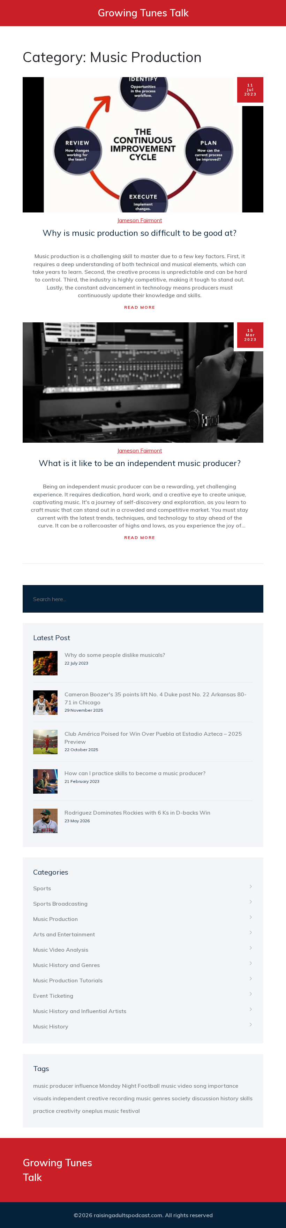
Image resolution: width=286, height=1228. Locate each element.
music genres (153, 1098)
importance (223, 1085)
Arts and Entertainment (64, 934)
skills (246, 1098)
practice (43, 1110)
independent (69, 1098)
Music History (50, 1026)
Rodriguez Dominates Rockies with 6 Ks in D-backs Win (137, 812)
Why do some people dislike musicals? (115, 654)
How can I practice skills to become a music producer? (135, 773)
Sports (42, 888)
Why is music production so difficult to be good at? (139, 233)
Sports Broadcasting (60, 903)
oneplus (92, 1110)
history (229, 1098)
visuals (42, 1098)
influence (86, 1085)
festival (130, 1110)
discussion (205, 1098)
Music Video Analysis (60, 949)
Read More (139, 307)
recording (122, 1098)
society (181, 1098)
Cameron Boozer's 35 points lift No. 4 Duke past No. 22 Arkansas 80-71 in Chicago (156, 698)
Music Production (55, 918)
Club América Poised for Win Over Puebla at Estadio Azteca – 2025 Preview (153, 737)
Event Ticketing (53, 995)
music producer (53, 1085)
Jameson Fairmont (139, 220)
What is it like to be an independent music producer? (140, 463)
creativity (68, 1110)
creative (97, 1098)
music (111, 1110)
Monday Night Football (129, 1085)
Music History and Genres (66, 964)
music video (176, 1085)
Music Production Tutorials (68, 980)
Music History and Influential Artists (79, 1011)
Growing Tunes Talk (143, 13)
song (200, 1085)
